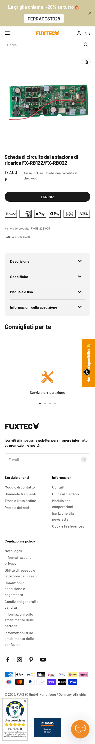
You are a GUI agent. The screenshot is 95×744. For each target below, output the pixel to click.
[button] (86, 372)
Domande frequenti (20, 494)
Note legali (13, 550)
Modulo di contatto (20, 487)
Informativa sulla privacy (18, 560)
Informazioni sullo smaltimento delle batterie (19, 620)
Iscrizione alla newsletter (63, 516)
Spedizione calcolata (59, 173)
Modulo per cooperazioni (62, 503)
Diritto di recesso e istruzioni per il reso (21, 573)
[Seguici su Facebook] (8, 659)
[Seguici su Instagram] (19, 659)
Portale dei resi (17, 507)
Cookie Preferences (68, 526)
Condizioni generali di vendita (22, 604)
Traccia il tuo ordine (20, 500)
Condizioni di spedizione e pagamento (15, 589)
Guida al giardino (65, 494)
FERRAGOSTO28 (44, 18)
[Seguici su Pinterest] (31, 659)
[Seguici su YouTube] (43, 659)
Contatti (58, 487)
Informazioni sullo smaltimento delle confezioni (19, 638)
